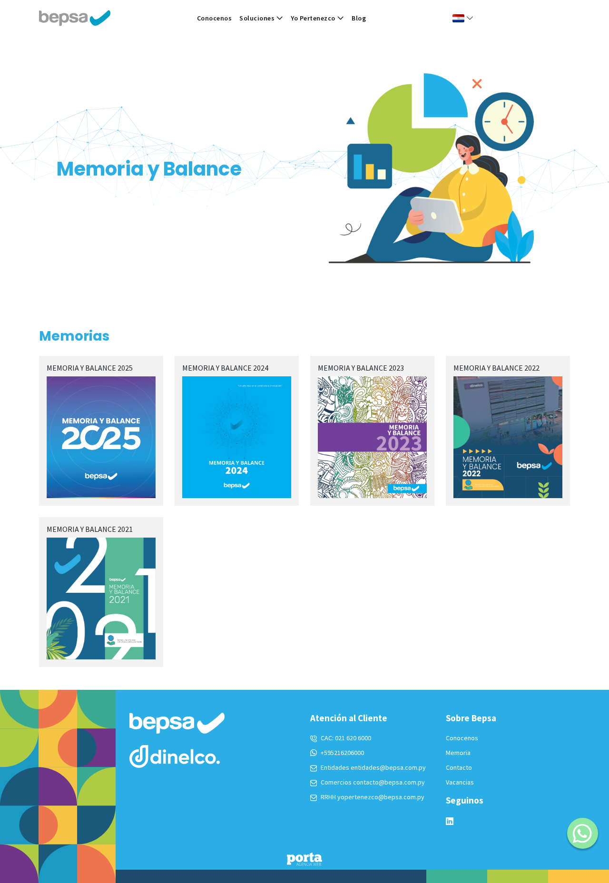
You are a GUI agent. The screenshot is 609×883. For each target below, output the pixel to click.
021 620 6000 (353, 738)
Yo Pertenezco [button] (313, 18)
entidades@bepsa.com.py (388, 767)
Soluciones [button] (257, 18)
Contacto (459, 767)
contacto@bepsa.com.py (389, 782)
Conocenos (214, 18)
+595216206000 (342, 752)
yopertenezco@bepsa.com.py (380, 797)
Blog (359, 18)
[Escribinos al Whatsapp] (582, 833)
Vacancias (460, 782)
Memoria (458, 752)
